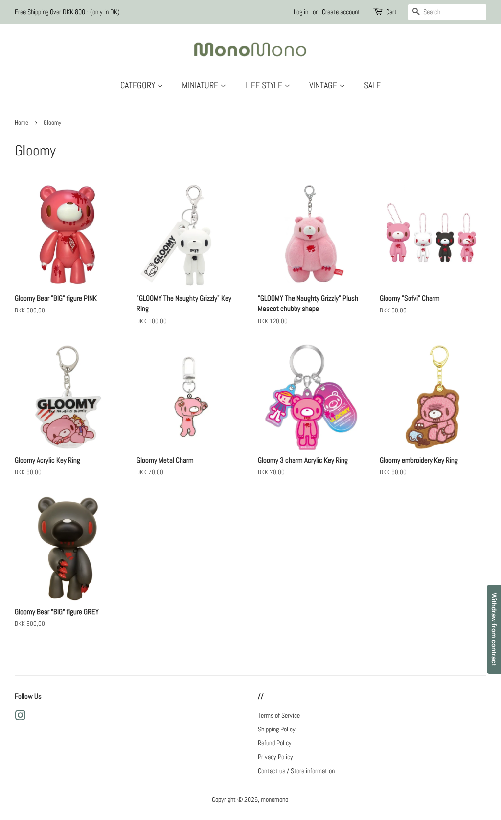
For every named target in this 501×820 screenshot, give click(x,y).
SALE (372, 84)
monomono (274, 799)
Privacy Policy (275, 757)
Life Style (264, 84)
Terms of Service (279, 715)
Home (21, 123)
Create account (341, 11)
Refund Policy (275, 742)
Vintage (324, 84)
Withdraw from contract (494, 629)
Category (138, 84)
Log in (301, 11)
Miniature (201, 84)
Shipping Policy (277, 729)
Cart (391, 11)
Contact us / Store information (296, 770)
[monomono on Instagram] (20, 717)
